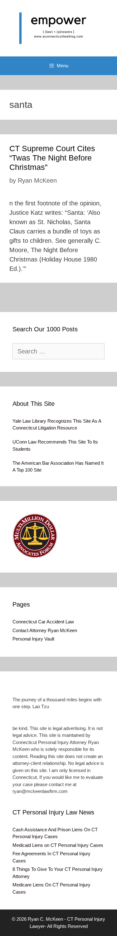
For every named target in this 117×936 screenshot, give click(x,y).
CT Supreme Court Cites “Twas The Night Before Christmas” (52, 157)
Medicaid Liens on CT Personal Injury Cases (57, 845)
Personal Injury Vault (33, 638)
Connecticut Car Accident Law (43, 621)
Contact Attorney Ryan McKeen (44, 630)
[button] (34, 535)
